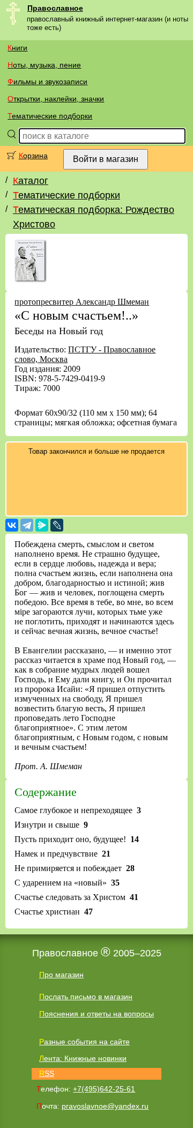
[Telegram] (26, 525)
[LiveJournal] (56, 525)
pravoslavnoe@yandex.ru (105, 1106)
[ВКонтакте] (11, 525)
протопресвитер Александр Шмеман (81, 301)
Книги (17, 47)
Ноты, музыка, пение (44, 65)
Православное (55, 8)
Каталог (30, 180)
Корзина (33, 155)
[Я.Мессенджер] (41, 525)
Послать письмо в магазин (85, 996)
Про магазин (61, 974)
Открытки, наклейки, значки (56, 98)
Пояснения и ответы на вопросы (96, 1013)
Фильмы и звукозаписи (47, 81)
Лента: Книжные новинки (83, 1058)
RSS (46, 1073)
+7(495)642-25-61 (104, 1089)
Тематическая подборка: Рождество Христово (93, 217)
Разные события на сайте (84, 1041)
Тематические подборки (50, 116)
